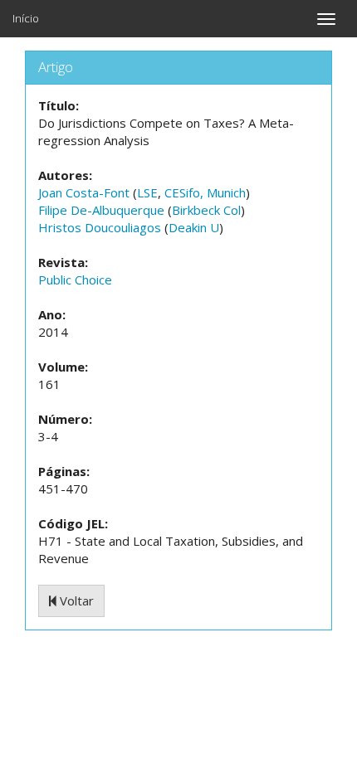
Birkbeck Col (206, 210)
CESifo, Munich (205, 192)
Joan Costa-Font (84, 192)
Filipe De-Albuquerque (101, 210)
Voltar (75, 600)
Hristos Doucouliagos (99, 227)
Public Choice (75, 279)
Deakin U (194, 227)
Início (25, 18)
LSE (147, 192)
